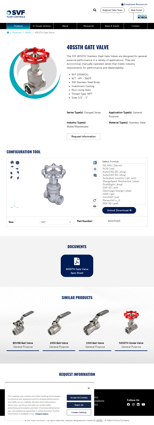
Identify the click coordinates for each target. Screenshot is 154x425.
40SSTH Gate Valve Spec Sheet (77, 271)
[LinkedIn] (138, 404)
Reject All (79, 405)
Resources (89, 26)
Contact (135, 26)
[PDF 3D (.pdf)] (124, 203)
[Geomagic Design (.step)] (124, 190)
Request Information (83, 136)
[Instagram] (133, 404)
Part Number (84, 221)
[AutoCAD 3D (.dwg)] (124, 175)
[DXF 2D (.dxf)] (124, 187)
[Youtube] (143, 404)
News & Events (112, 26)
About (65, 26)
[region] (49, 401)
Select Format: (110, 161)
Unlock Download (117, 210)
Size (11, 221)
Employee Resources (135, 4)
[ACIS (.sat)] (124, 168)
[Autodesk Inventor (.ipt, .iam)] (124, 178)
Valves (28, 32)
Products (18, 26)
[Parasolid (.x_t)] (124, 200)
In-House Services (42, 26)
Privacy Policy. (42, 414)
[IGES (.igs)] (124, 194)
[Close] (88, 388)
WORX (99, 420)
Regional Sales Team (112, 10)
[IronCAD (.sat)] (124, 197)
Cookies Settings (79, 412)
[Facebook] (128, 404)
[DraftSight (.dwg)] (124, 184)
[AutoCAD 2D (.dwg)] (124, 171)
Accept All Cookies (79, 398)
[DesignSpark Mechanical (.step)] (124, 181)
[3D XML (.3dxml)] (124, 165)
